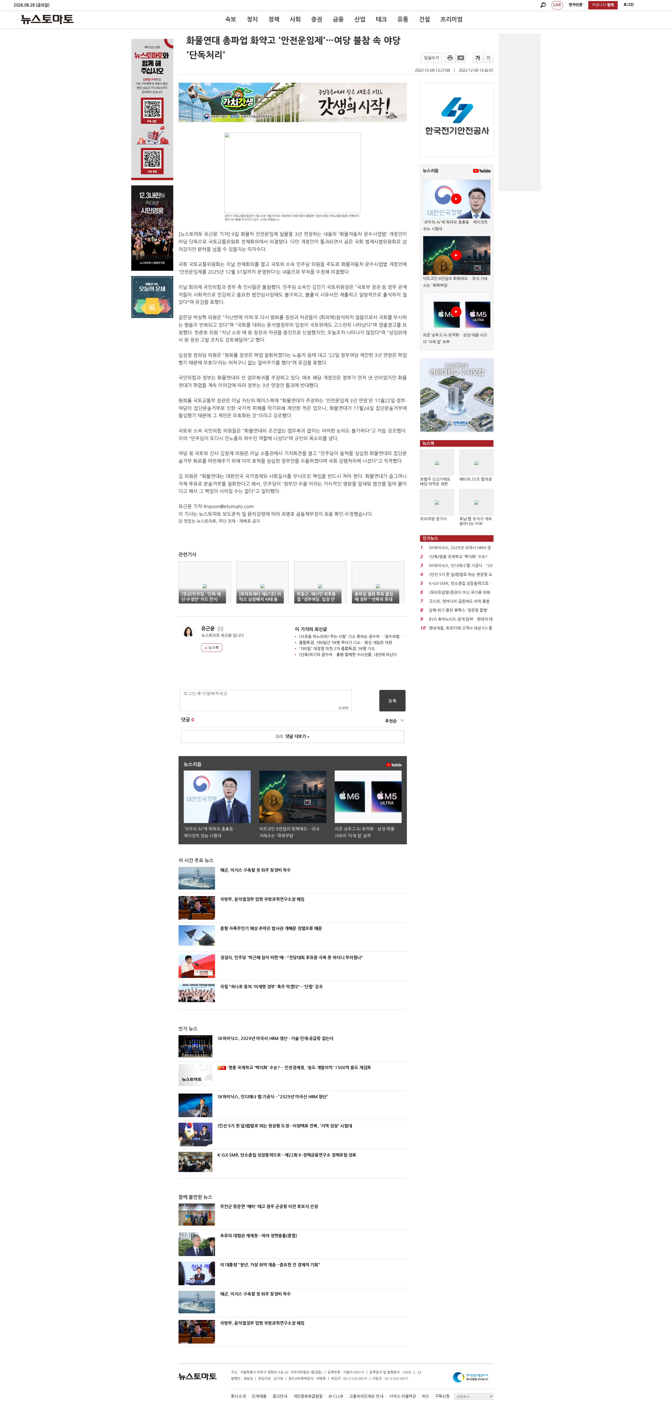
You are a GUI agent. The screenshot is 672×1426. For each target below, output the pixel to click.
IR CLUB (336, 1396)
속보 (230, 19)
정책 (273, 19)
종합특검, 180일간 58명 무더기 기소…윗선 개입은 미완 (345, 642)
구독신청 (442, 1396)
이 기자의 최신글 (311, 629)
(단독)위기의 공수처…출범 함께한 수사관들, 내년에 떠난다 (348, 655)
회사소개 (238, 1396)
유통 (402, 19)
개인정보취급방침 (308, 1396)
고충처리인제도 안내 (366, 1396)
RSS (425, 1396)
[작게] (488, 58)
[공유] (460, 58)
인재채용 (259, 1396)
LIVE (557, 5)
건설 (424, 19)
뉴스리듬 (431, 171)
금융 (338, 19)
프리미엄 (451, 19)
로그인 (628, 5)
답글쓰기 (431, 58)
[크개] (477, 58)
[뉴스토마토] (47, 19)
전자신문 (575, 5)
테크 (381, 19)
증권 (316, 19)
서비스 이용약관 (402, 1396)
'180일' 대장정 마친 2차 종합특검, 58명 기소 (337, 648)
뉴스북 (213, 647)
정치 (252, 19)
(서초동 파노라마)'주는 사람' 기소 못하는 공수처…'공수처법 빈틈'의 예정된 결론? (367, 636)
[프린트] (450, 58)
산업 (359, 19)
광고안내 (279, 1396)
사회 (295, 19)
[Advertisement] (520, 112)
